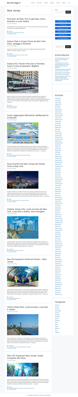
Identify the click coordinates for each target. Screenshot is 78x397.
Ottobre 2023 (58, 164)
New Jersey (17, 32)
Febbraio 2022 (58, 197)
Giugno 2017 (58, 269)
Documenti (57, 316)
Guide (56, 324)
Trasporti (64, 2)
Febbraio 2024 (58, 156)
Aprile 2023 (57, 174)
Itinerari (56, 326)
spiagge (26, 54)
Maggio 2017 (58, 271)
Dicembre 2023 (58, 160)
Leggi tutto (9, 102)
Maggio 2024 (58, 150)
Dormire (58, 2)
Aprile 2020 (57, 226)
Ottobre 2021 (58, 201)
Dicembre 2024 (58, 137)
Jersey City (18, 200)
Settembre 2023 (59, 166)
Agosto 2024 (58, 144)
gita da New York (11, 32)
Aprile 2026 (57, 106)
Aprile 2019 (57, 238)
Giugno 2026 (58, 102)
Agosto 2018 (58, 247)
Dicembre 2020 (58, 218)
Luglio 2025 (57, 123)
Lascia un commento (12, 33)
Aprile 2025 (57, 129)
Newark (27, 200)
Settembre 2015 (58, 284)
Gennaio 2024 (58, 158)
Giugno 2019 (58, 234)
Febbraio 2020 (58, 228)
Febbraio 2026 (58, 109)
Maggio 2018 (58, 253)
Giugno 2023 (58, 172)
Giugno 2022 (58, 189)
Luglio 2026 (57, 100)
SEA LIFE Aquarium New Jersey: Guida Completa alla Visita (25, 356)
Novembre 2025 (58, 115)
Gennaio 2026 (58, 111)
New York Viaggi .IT (14, 3)
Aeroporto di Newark (21, 155)
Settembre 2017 (58, 265)
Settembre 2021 (58, 203)
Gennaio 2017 (58, 274)
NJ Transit (15, 106)
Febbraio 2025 (58, 133)
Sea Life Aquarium (16, 298)
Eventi (56, 322)
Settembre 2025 (58, 119)
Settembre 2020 (59, 222)
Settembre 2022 (58, 183)
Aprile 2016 (57, 280)
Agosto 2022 (58, 185)
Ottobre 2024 (58, 141)
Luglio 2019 (57, 232)
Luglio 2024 (57, 146)
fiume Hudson (11, 250)
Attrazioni (10, 386)
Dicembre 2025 (58, 113)
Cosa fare (46, 2)
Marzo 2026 (58, 108)
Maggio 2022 (58, 191)
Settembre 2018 (58, 245)
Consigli (32, 2)
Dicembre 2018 (58, 243)
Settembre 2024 (59, 142)
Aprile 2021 (57, 210)
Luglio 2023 (57, 170)
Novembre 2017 (58, 261)
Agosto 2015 (58, 286)
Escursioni (10, 31)
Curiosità (57, 312)
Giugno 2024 (58, 148)
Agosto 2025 (58, 121)
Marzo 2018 (57, 257)
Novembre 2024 (58, 139)
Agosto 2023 (58, 168)
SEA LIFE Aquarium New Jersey (28, 388)
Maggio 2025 (58, 127)
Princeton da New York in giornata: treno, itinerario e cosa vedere (26, 20)
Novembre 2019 (58, 230)
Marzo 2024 (58, 154)
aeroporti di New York (12, 155)
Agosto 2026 (58, 98)
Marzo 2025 (57, 131)
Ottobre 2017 (58, 263)
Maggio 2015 (58, 288)
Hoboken (13, 200)
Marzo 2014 (57, 292)
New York (22, 32)
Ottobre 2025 (58, 117)
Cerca (56, 9)
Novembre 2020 (58, 220)
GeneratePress (47, 395)
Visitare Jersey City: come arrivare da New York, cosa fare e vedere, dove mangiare (27, 210)
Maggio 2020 (58, 224)
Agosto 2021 (58, 205)
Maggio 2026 (58, 104)
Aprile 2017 (57, 272)
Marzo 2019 (57, 239)
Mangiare (52, 2)
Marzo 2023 (58, 175)
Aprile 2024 (57, 152)
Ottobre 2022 (58, 181)
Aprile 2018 (57, 255)
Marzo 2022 (57, 195)
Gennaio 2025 (58, 135)
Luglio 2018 (57, 249)
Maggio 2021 (58, 208)
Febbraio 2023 (58, 177)
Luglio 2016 (57, 276)
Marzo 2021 (57, 212)
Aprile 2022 (57, 193)
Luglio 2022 (57, 187)
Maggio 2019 (58, 236)
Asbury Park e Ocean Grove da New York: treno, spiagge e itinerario (26, 42)
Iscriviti (68, 46)
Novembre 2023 (58, 162)
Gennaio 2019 (58, 241)
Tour (69, 2)
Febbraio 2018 (58, 259)
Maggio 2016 (58, 278)
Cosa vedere (39, 2)
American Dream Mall (12, 388)
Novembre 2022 (58, 179)
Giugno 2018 (58, 251)
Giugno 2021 (58, 206)
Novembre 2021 (58, 199)
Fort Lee (9, 200)
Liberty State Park (22, 346)
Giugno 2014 (58, 290)
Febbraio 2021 (58, 214)
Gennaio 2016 (58, 282)
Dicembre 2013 (58, 294)
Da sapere (57, 314)
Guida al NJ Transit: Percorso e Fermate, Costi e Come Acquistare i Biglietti (26, 64)
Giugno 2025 (58, 125)
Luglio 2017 (57, 267)
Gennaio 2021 (58, 216)
